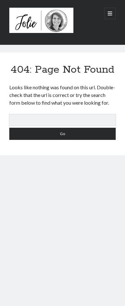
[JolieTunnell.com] (41, 31)
